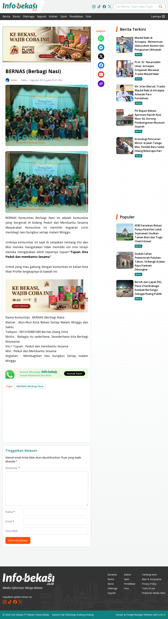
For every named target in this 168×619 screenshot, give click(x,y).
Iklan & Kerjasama (151, 579)
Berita (6, 16)
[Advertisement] (46, 417)
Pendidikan (76, 16)
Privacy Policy (149, 583)
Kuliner (53, 16)
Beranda (112, 574)
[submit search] (161, 7)
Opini (63, 16)
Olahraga (28, 16)
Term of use (148, 588)
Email (9, 521)
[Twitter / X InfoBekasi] (109, 6)
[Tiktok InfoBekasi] (99, 6)
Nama (10, 512)
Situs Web (11, 531)
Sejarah (41, 16)
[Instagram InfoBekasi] (93, 6)
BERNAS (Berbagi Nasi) (29, 386)
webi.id (161, 614)
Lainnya (156, 16)
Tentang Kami (149, 574)
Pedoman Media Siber (153, 593)
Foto (88, 16)
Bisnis (16, 16)
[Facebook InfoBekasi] (104, 6)
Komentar (12, 468)
